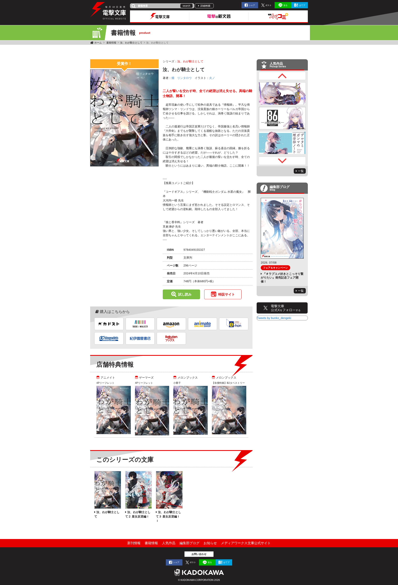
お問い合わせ (199, 554)
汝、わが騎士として (131, 42)
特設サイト (226, 294)
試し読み (185, 294)
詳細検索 (205, 5)
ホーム (98, 42)
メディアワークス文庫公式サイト (246, 543)
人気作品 (168, 543)
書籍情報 (111, 42)
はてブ (302, 5)
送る (285, 5)
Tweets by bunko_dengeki (274, 318)
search (186, 5)
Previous (282, 76)
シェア (252, 5)
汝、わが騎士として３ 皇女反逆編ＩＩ (168, 516)
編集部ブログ (189, 543)
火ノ (212, 78)
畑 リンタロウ (181, 78)
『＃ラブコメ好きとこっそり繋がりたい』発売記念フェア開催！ (282, 277)
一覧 (301, 171)
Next (282, 161)
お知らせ (210, 543)
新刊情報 (134, 543)
